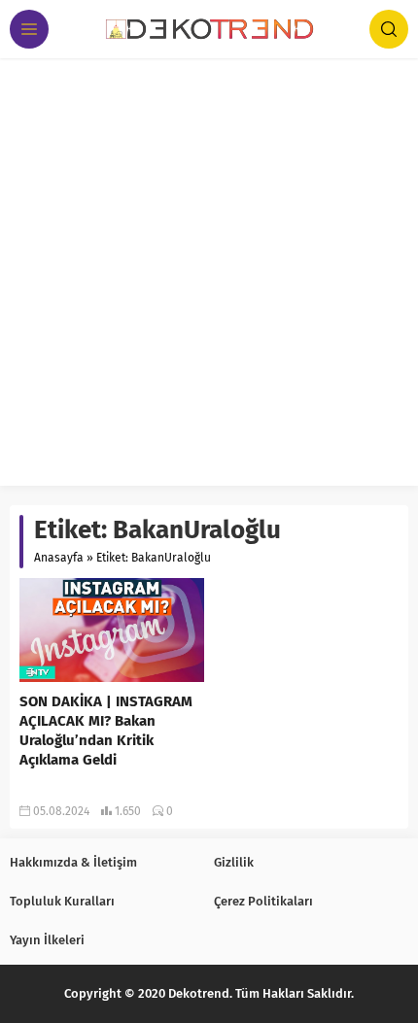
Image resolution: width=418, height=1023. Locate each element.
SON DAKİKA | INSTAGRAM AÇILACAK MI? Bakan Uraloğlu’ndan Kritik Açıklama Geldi (105, 730)
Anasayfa (59, 557)
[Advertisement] (209, 277)
